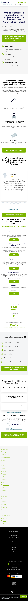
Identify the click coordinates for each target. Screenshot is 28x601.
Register (20, 2)
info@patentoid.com (16, 429)
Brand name (6, 485)
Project (4, 501)
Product (5, 510)
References (14, 549)
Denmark (5, 523)
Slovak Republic (6, 457)
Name (4, 474)
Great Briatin (6, 449)
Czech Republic (6, 454)
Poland (4, 521)
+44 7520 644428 (18, 4)
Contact (14, 547)
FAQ (14, 539)
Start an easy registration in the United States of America (14, 434)
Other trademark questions (13, 412)
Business (5, 507)
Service (4, 504)
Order (13, 240)
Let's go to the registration (14, 150)
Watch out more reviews (13, 209)
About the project (14, 544)
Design (4, 471)
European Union (7, 452)
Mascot (5, 479)
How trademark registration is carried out (14, 368)
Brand (4, 465)
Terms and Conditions (14, 537)
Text (4, 487)
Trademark (14, 551)
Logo (4, 468)
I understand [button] (24, 596)
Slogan (4, 490)
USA (4, 460)
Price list (14, 541)
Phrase (4, 482)
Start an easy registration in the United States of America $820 (14, 38)
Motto (4, 476)
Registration (14, 535)
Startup (5, 499)
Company (5, 496)
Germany (5, 518)
